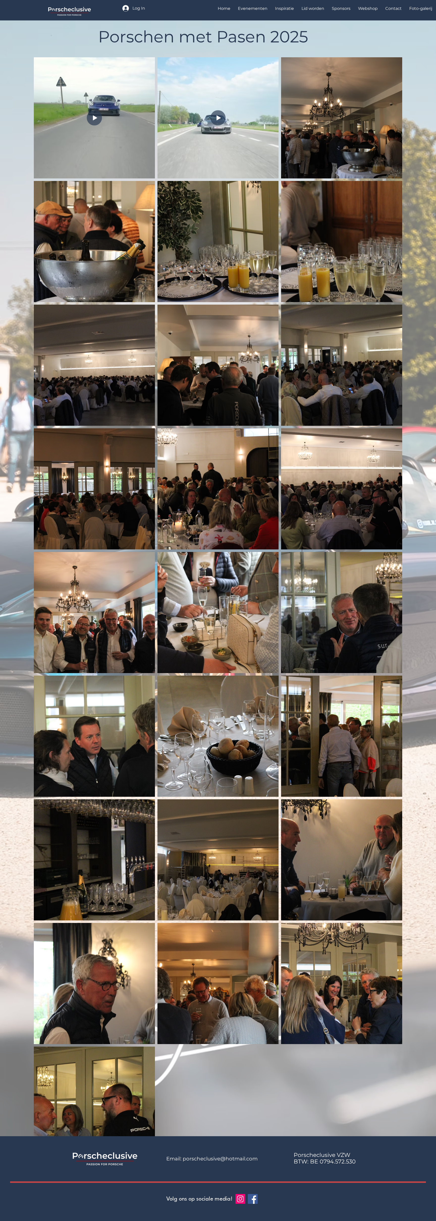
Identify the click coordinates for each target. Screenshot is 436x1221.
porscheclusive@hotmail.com (220, 1159)
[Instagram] (240, 1199)
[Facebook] (253, 1199)
